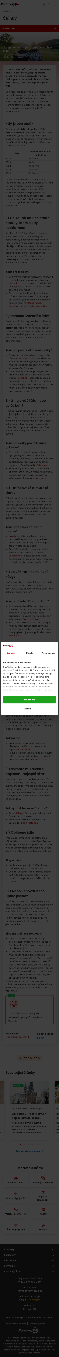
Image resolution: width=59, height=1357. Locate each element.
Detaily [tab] (29, 653)
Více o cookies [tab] (48, 653)
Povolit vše (29, 700)
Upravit (27, 709)
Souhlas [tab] (11, 653)
